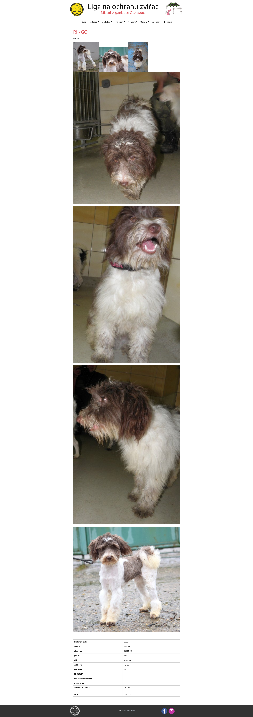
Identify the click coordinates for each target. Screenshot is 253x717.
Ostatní (143, 22)
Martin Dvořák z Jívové (128, 710)
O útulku (106, 22)
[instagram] (172, 711)
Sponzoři (156, 22)
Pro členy (119, 22)
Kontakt (168, 22)
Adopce (93, 22)
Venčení (132, 22)
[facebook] (164, 711)
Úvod (83, 22)
